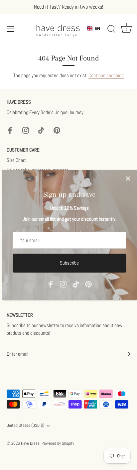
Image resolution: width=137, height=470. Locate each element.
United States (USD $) (25, 425)
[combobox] (93, 28)
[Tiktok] (75, 283)
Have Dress (30, 443)
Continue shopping (106, 75)
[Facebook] (50, 283)
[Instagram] (63, 283)
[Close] (128, 178)
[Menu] (10, 29)
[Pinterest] (88, 283)
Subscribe (69, 263)
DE (97, 33)
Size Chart (16, 160)
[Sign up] (127, 354)
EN (97, 28)
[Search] (111, 30)
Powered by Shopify (58, 443)
